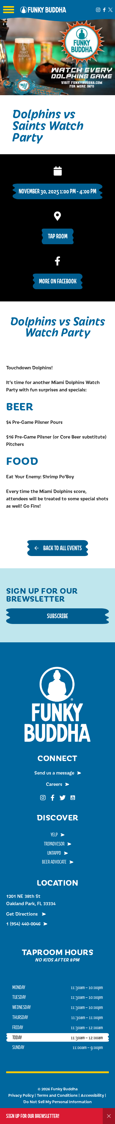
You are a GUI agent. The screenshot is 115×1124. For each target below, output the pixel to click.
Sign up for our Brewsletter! (32, 1115)
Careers (54, 784)
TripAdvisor (54, 844)
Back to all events (62, 548)
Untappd (54, 853)
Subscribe (57, 616)
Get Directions (22, 914)
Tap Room (57, 236)
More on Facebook (57, 281)
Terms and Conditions (57, 1095)
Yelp (54, 834)
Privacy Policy (21, 1095)
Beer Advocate (54, 862)
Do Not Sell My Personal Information (57, 1101)
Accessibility (92, 1095)
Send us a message (54, 773)
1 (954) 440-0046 (23, 923)
